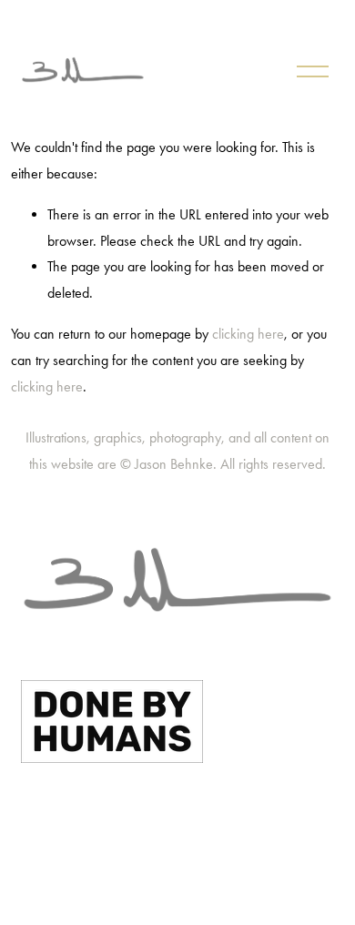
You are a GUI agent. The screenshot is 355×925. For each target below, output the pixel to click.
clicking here (248, 333)
